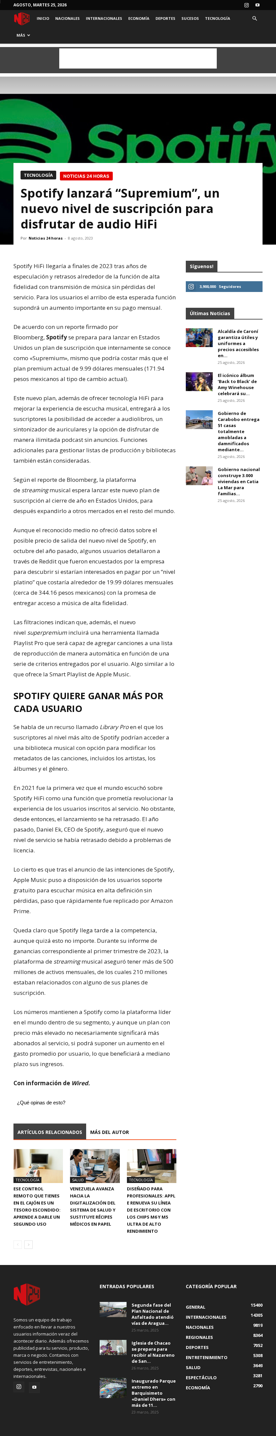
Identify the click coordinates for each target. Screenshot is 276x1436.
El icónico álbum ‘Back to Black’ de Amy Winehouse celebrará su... (237, 384)
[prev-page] (17, 1244)
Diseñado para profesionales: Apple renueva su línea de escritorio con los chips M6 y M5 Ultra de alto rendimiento (151, 1210)
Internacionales (104, 18)
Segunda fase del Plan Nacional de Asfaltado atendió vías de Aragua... (153, 1314)
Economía (138, 18)
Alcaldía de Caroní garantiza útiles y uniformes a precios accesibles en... (238, 343)
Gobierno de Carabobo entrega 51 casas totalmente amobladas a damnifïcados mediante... (239, 431)
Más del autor (109, 1132)
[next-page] (28, 1244)
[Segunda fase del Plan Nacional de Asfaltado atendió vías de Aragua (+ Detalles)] (113, 1309)
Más (20, 35)
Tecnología (217, 18)
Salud (78, 1179)
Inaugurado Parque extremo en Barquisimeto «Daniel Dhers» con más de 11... (154, 1393)
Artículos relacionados (50, 1132)
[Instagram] (246, 5)
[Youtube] (257, 5)
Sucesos (190, 18)
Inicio (43, 18)
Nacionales (67, 18)
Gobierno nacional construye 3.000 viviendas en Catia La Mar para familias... (239, 481)
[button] (254, 18)
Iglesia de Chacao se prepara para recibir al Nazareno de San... (153, 1352)
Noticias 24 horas (46, 238)
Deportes (165, 18)
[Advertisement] (138, 58)
